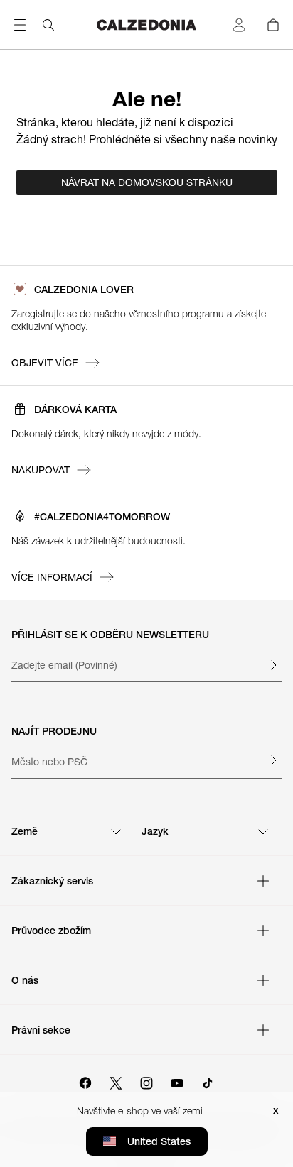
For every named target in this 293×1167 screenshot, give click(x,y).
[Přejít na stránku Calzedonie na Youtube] (177, 1081)
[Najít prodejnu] (273, 760)
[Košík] (273, 24)
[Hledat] (48, 24)
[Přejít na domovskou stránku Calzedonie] (147, 25)
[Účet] (238, 24)
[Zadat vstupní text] (273, 665)
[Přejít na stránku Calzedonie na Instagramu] (146, 1081)
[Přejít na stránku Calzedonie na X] (116, 1081)
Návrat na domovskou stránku (147, 182)
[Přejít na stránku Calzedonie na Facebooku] (85, 1081)
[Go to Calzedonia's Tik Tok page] (207, 1081)
